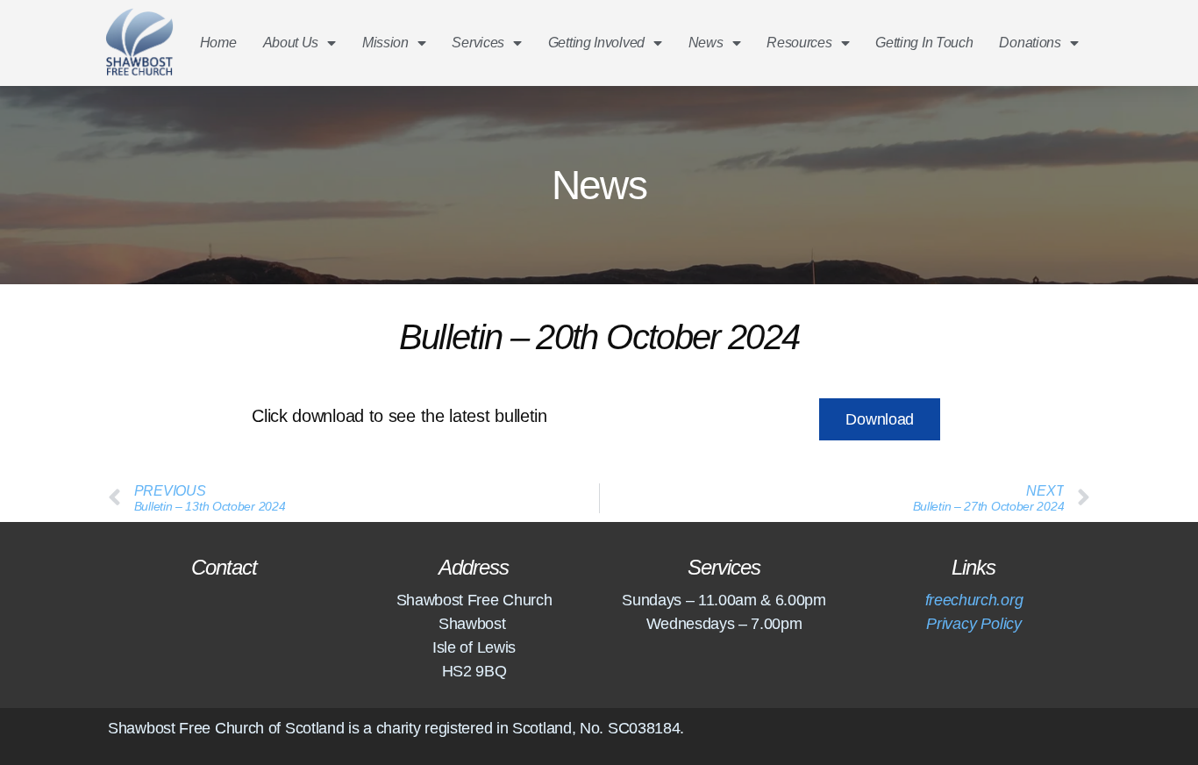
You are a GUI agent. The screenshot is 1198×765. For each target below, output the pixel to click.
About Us (291, 42)
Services (478, 42)
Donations (1029, 42)
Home (218, 42)
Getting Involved (596, 42)
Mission (385, 42)
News (706, 42)
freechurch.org (974, 600)
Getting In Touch (924, 42)
